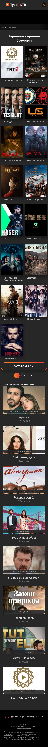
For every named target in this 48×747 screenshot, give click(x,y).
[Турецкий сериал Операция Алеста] (36, 103)
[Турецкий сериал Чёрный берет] (36, 220)
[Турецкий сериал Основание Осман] (36, 142)
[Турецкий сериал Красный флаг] (12, 301)
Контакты (24, 724)
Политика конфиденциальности (24, 726)
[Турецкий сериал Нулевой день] (36, 301)
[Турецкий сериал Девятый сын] (36, 259)
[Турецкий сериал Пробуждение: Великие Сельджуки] (12, 259)
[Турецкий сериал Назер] (12, 220)
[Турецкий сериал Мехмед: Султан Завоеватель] (36, 62)
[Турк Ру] (16, 5)
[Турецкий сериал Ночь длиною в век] (12, 62)
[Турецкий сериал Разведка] (12, 103)
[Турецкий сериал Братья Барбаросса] (36, 181)
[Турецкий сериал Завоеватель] (12, 340)
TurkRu (4, 27)
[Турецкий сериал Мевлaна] (12, 181)
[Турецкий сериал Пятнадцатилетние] (12, 142)
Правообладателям (24, 729)
